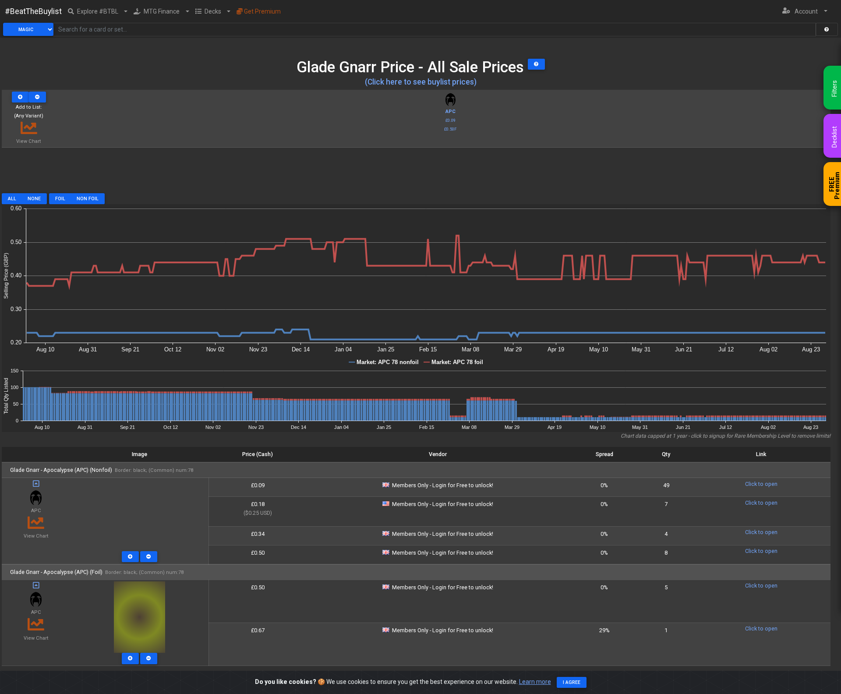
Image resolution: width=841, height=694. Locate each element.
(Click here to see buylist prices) (421, 82)
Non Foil (88, 199)
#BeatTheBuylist (33, 11)
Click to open (761, 484)
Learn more (535, 681)
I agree (571, 682)
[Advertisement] (416, 173)
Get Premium (262, 11)
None (34, 199)
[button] (98, 11)
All (12, 199)
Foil (60, 199)
